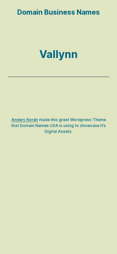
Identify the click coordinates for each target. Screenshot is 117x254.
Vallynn (58, 54)
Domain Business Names (58, 12)
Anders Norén (24, 119)
